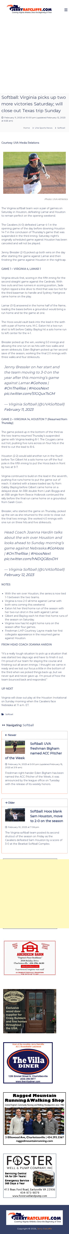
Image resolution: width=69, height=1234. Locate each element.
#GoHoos (55, 548)
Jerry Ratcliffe (44, 1228)
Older (11, 802)
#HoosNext (39, 388)
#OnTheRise (15, 388)
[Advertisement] (34, 56)
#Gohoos (38, 383)
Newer (11, 735)
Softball (61, 127)
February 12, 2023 (19, 575)
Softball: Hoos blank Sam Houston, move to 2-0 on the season (46, 816)
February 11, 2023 (18, 409)
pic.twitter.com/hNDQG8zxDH (31, 559)
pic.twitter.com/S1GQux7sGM (29, 393)
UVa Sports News (43, 127)
